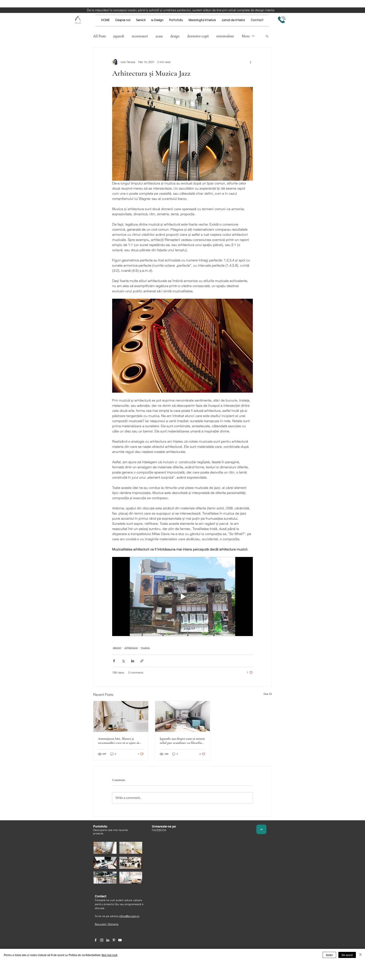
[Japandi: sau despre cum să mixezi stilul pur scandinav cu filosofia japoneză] (182, 716)
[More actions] (250, 62)
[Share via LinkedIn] (132, 661)
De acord (347, 955)
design (175, 36)
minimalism (225, 36)
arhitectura (131, 647)
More (246, 36)
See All (267, 694)
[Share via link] (142, 661)
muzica (145, 647)
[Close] (360, 955)
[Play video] (182, 596)
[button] (267, 35)
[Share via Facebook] (114, 661)
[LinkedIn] (108, 940)
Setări (329, 955)
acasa (159, 36)
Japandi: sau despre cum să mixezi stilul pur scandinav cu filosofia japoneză (182, 740)
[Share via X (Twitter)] (123, 661)
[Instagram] (102, 940)
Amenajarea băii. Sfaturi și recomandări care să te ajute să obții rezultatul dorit (118, 740)
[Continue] (261, 829)
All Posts (99, 36)
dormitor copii (198, 36)
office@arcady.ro (129, 916)
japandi (118, 36)
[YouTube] (120, 940)
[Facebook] (96, 940)
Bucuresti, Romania (106, 924)
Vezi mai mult (109, 955)
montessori (140, 36)
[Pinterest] (114, 940)
